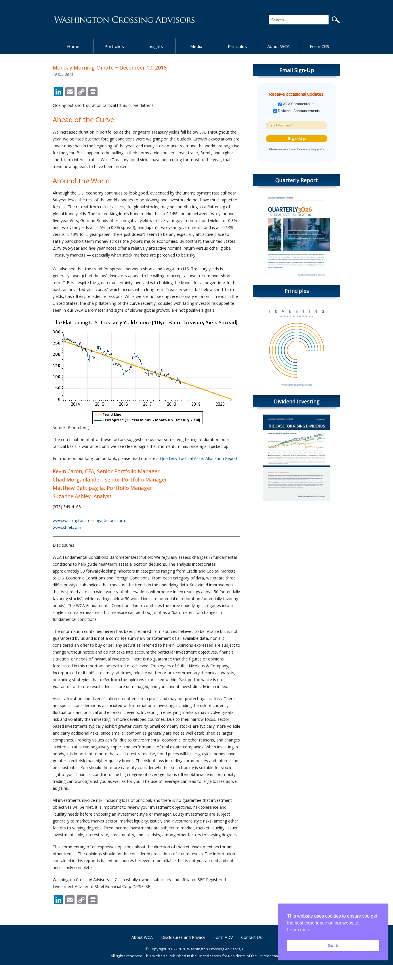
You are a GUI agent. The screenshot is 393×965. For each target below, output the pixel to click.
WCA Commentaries (298, 104)
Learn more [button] (298, 929)
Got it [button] (333, 945)
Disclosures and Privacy (183, 937)
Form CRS (319, 46)
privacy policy (316, 149)
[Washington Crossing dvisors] (125, 19)
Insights (155, 46)
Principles (237, 46)
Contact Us (251, 937)
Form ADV (223, 937)
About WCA (278, 46)
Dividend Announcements (298, 111)
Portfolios (114, 46)
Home (73, 46)
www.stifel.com (67, 527)
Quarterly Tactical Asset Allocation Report (199, 458)
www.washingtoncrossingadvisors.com (89, 520)
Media (196, 46)
